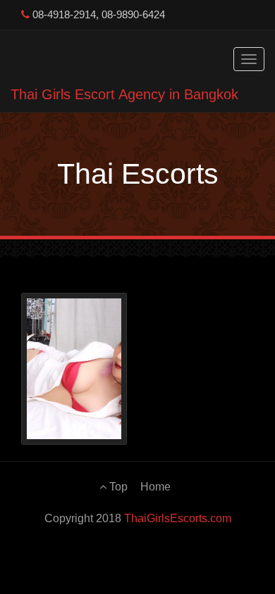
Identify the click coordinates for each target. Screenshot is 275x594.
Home (155, 487)
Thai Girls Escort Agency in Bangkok (124, 94)
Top (117, 487)
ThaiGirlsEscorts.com (177, 518)
